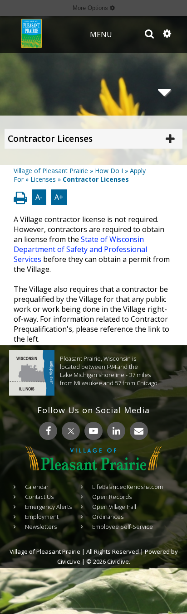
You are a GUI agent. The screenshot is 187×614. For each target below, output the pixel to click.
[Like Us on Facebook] (48, 431)
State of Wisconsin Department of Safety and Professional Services (80, 249)
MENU (101, 34)
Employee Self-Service (122, 526)
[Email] (139, 431)
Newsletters (41, 526)
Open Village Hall (114, 507)
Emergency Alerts (48, 507)
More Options (91, 8)
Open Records (112, 497)
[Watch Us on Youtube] (93, 431)
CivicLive (68, 561)
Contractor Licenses (50, 139)
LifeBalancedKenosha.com (127, 487)
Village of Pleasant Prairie (51, 170)
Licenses (43, 179)
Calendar (37, 487)
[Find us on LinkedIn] (116, 431)
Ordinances (107, 516)
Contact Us (39, 497)
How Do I (109, 170)
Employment (42, 516)
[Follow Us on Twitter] (71, 431)
